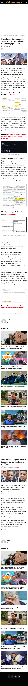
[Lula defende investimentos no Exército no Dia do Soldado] (14, 378)
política (9, 313)
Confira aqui (11, 94)
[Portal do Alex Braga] (14, 2)
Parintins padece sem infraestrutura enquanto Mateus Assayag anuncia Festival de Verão (12, 367)
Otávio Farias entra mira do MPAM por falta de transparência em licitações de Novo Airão (12, 347)
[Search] (26, 2)
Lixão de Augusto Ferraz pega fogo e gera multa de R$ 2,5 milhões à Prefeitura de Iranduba (13, 447)
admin (5, 48)
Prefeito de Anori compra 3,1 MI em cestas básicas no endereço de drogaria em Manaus (13, 427)
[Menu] (2, 2)
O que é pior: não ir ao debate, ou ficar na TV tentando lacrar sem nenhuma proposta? (12, 667)
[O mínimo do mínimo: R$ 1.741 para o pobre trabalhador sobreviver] (14, 598)
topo (19, 313)
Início (2, 35)
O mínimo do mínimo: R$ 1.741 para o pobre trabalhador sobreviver (12, 607)
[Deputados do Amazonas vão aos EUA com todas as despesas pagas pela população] (14, 59)
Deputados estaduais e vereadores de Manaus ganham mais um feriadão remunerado (14, 136)
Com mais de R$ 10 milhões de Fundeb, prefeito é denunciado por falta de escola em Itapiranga (13, 407)
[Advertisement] (14, 20)
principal (14, 313)
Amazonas (5, 50)
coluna (3, 533)
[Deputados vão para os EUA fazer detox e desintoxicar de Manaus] (14, 476)
